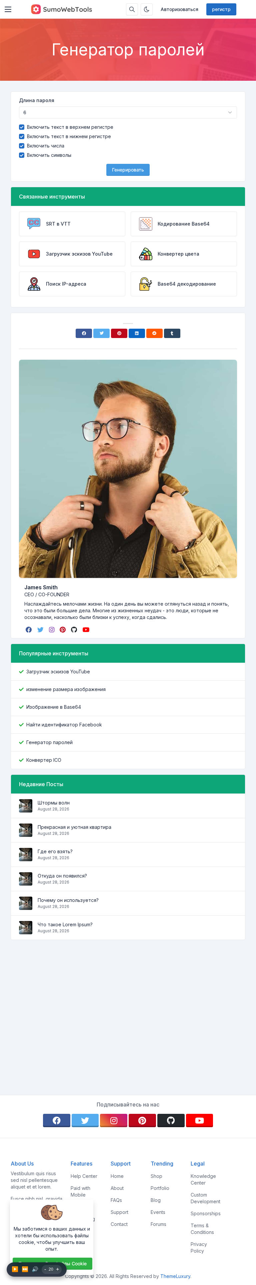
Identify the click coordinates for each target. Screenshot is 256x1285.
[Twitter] (101, 333)
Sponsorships (206, 1213)
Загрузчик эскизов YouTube (58, 671)
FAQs (116, 1200)
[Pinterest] (119, 333)
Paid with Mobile (80, 1191)
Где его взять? (55, 851)
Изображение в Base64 (53, 707)
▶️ (15, 1269)
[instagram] (52, 629)
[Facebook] (84, 333)
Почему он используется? (68, 900)
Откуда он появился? (62, 876)
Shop (156, 1176)
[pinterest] (63, 629)
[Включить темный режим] (147, 9)
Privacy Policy (199, 1247)
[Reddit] (154, 333)
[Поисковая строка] (132, 9)
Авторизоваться (179, 9)
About (117, 1188)
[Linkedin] (137, 333)
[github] (75, 629)
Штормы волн (54, 803)
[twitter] (41, 629)
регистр (221, 9)
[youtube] (86, 629)
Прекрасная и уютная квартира (74, 827)
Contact (119, 1224)
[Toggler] (8, 9)
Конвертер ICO (43, 760)
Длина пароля (36, 100)
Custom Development (205, 1198)
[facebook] (29, 629)
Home (117, 1176)
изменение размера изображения (66, 689)
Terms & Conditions (202, 1229)
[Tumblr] (172, 333)
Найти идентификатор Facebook (64, 724)
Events (158, 1212)
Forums (158, 1224)
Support (119, 1212)
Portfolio (160, 1188)
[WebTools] (61, 9)
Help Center (84, 1176)
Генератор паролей (49, 742)
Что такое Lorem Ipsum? (65, 924)
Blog (156, 1200)
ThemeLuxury (175, 1276)
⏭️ (25, 1269)
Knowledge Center (203, 1179)
